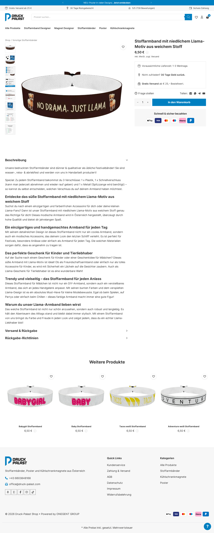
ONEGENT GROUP (67, 514)
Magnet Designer (64, 28)
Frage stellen (146, 93)
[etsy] (14, 492)
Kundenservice (116, 465)
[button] (66, 160)
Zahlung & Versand (118, 470)
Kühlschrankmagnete (122, 28)
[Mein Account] (202, 17)
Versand (155, 56)
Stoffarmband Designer (37, 28)
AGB (109, 476)
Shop (7, 40)
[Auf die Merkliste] (123, 47)
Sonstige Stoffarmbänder (25, 40)
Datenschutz (115, 482)
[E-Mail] (204, 93)
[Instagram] (26, 492)
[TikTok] (33, 492)
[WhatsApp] (195, 93)
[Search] (188, 17)
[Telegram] (199, 93)
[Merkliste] (196, 17)
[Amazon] (8, 492)
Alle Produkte (12, 28)
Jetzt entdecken (122, 2)
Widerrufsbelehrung (119, 494)
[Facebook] (191, 93)
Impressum (114, 488)
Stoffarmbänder (87, 28)
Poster (103, 28)
